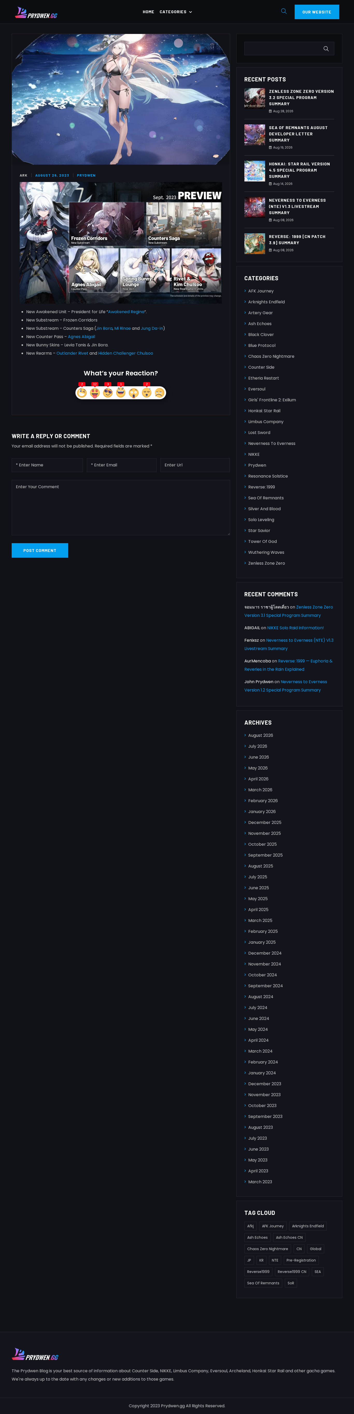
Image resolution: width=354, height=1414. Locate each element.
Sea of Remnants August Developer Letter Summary (298, 133)
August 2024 (260, 997)
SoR (291, 1283)
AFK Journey (261, 291)
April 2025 (258, 910)
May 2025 (258, 899)
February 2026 (263, 801)
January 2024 (262, 1073)
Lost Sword (259, 433)
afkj (250, 1226)
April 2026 (258, 779)
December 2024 (265, 953)
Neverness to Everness (271, 443)
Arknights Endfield (266, 302)
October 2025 (262, 844)
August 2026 (260, 735)
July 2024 (257, 1008)
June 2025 (258, 888)
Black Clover (261, 335)
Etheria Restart (263, 378)
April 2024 (258, 1040)
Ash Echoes (260, 324)
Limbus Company (266, 422)
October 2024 (262, 975)
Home (148, 11)
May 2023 (257, 1160)
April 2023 (258, 1171)
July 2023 (257, 1138)
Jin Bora (104, 328)
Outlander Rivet (72, 353)
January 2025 (262, 942)
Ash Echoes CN (289, 1237)
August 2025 (260, 866)
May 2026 (258, 768)
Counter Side (261, 367)
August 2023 (260, 1127)
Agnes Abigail (81, 337)
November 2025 (264, 833)
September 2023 (265, 1116)
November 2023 (264, 1095)
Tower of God (262, 541)
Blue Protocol (261, 345)
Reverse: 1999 (261, 487)
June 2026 (258, 757)
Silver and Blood (264, 509)
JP (249, 1260)
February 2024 (263, 1062)
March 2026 (260, 790)
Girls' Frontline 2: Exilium (272, 400)
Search (327, 49)
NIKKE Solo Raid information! (295, 628)
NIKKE (254, 454)
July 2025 (257, 877)
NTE (275, 1260)
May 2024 (258, 1029)
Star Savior (259, 531)
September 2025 (265, 855)
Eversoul (256, 389)
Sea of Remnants (266, 498)
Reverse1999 (258, 1271)
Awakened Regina (126, 312)
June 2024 (258, 1018)
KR (261, 1260)
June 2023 (258, 1149)
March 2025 (260, 920)
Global (315, 1248)
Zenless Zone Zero (266, 563)
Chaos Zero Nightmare (271, 356)
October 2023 (262, 1106)
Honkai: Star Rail (264, 411)
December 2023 (264, 1084)
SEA (318, 1271)
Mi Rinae (122, 328)
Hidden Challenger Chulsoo (125, 353)
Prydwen (86, 175)
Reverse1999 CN (292, 1271)
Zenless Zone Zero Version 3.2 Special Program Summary (301, 97)
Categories (173, 11)
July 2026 (257, 746)
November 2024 (264, 964)
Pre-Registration (301, 1260)
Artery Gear (260, 313)
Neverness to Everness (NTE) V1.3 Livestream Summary (297, 206)
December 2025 (264, 822)
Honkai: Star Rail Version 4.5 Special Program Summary (299, 170)
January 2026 (262, 812)
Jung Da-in (152, 328)
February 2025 (263, 931)
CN (299, 1248)
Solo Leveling (261, 520)
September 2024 (265, 986)
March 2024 (260, 1051)
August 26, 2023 (52, 175)
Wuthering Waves (266, 552)
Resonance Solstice (268, 476)
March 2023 (260, 1182)
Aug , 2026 (283, 111)
